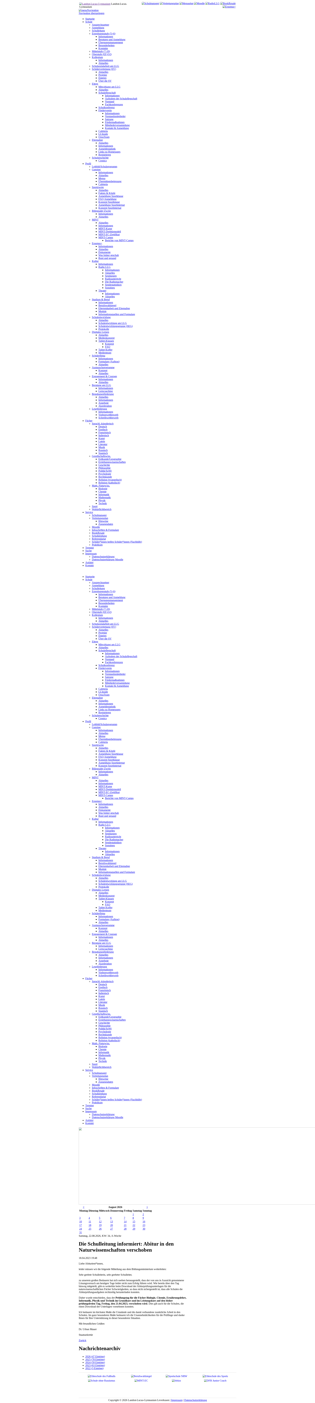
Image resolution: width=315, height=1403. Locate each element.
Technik (102, 1061)
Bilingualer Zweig (101, 768)
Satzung (109, 677)
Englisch (102, 987)
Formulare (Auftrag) (108, 919)
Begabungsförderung (103, 951)
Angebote (103, 960)
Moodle (96, 1084)
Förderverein (105, 668)
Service (89, 1070)
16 (144, 1221)
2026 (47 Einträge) (95, 1356)
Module (102, 869)
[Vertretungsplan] (169, 3)
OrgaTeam (103, 694)
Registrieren (104, 712)
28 (125, 1228)
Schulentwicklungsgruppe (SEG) (115, 883)
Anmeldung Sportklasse (110, 753)
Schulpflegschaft (107, 650)
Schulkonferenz (106, 665)
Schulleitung (98, 588)
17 (80, 1225)
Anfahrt (89, 1120)
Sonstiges (110, 845)
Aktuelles (103, 621)
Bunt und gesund (107, 816)
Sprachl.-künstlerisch (103, 981)
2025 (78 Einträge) (95, 1359)
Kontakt (89, 1123)
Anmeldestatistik (107, 706)
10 (80, 1221)
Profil (88, 721)
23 (144, 1225)
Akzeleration (105, 963)
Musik (101, 1005)
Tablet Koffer (105, 907)
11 (90, 1221)
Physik (101, 1058)
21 (125, 1225)
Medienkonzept (106, 895)
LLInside (103, 691)
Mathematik (104, 1055)
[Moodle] (199, 3)
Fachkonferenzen (114, 662)
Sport (94, 1064)
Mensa (101, 736)
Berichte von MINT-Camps (119, 798)
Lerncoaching (105, 948)
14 (125, 1221)
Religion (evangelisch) (110, 1037)
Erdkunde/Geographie (109, 1016)
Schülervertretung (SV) (104, 626)
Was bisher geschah (108, 813)
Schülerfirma (98, 913)
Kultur (95, 818)
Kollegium (97, 615)
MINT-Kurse (105, 786)
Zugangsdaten (105, 1081)
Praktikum (97, 1102)
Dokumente (104, 810)
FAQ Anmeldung (107, 756)
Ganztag (96, 727)
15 (134, 1221)
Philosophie (104, 1025)
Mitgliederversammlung (117, 683)
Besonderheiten (106, 603)
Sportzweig (98, 745)
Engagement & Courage (104, 934)
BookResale (98, 1090)
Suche (88, 1108)
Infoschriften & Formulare (105, 1087)
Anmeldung (98, 585)
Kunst (101, 996)
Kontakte (103, 606)
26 (100, 1228)
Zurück (82, 1340)
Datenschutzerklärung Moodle (107, 1117)
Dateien (102, 635)
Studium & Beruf (101, 857)
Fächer (88, 978)
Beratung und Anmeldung (111, 597)
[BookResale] (228, 3)
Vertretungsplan (100, 1076)
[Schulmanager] (150, 3)
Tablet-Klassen (106, 898)
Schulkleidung (99, 1093)
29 (134, 1228)
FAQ (107, 904)
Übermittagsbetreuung (109, 739)
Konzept (109, 901)
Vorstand (109, 659)
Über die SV (105, 638)
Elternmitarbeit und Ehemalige (114, 866)
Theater (102, 848)
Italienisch (103, 993)
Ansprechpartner (100, 582)
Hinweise (103, 1078)
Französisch (104, 990)
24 (80, 1228)
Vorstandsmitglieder (115, 674)
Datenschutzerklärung (103, 1114)
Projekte (102, 632)
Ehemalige (97, 697)
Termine (89, 1105)
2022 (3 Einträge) (94, 1368)
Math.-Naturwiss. (101, 1043)
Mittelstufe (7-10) (101, 609)
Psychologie (104, 1031)
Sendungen (111, 833)
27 (111, 1228)
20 (111, 1225)
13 (111, 1221)
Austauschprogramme (103, 925)
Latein (101, 999)
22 (134, 1225)
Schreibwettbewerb (108, 975)
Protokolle (103, 886)
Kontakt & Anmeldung (117, 686)
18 (90, 1225)
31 (80, 1232)
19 (100, 1225)
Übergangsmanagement (110, 600)
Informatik (103, 1052)
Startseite (90, 576)
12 (100, 1221)
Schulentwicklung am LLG (112, 881)
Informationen (105, 594)
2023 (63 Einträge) (95, 1365)
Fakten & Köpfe (106, 751)
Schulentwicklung (101, 875)
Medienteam (104, 910)
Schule (88, 579)
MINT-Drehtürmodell (109, 789)
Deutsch (102, 984)
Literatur (102, 1002)
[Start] (94, 3)
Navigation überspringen (91, 13)
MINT (95, 777)
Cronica (102, 718)
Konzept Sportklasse (109, 759)
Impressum (91, 1111)
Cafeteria (103, 688)
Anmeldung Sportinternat (111, 762)
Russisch (103, 1008)
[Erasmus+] (229, 6)
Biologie (102, 1046)
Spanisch (103, 1011)
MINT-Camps (105, 795)
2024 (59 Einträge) (95, 1362)
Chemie (102, 1049)
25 (90, 1228)
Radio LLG (104, 824)
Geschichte (104, 1022)
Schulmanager (99, 1073)
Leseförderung (99, 966)
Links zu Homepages (109, 709)
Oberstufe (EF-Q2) (102, 612)
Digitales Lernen (100, 889)
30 (144, 1228)
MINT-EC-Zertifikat (109, 792)
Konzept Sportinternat (109, 765)
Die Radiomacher (114, 839)
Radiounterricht (113, 836)
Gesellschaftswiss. (101, 1013)
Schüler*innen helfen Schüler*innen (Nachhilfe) (117, 1099)
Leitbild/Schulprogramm (104, 724)
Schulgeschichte (100, 715)
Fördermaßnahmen (115, 680)
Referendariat (99, 1096)
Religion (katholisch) (109, 1040)
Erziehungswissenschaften (112, 1019)
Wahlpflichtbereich (101, 1067)
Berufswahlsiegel (107, 863)
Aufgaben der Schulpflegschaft (121, 656)
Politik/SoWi (105, 1028)
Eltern (95, 641)
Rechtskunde (105, 1034)
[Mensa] (186, 3)
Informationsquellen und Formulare (116, 872)
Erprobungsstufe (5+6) (103, 591)
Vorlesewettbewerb (108, 972)
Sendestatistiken (113, 842)
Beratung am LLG (101, 943)
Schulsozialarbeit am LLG (105, 623)
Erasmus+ (97, 801)
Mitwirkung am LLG (109, 644)
